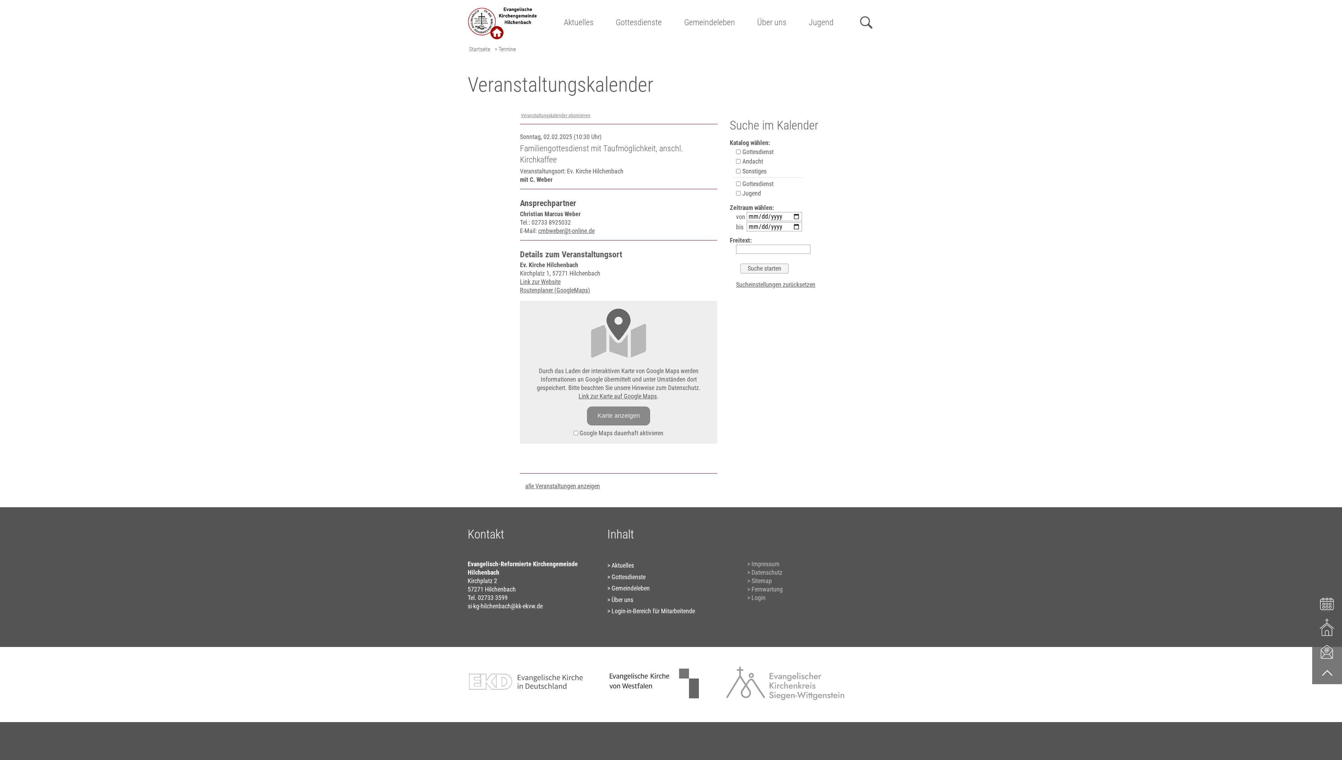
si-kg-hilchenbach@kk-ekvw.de (505, 606)
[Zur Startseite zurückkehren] (503, 9)
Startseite (479, 49)
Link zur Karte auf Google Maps (618, 396)
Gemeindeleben (709, 22)
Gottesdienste (639, 22)
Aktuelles (579, 22)
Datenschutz (767, 572)
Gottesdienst (757, 152)
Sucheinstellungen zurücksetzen (775, 284)
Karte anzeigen (618, 415)
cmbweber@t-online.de (566, 230)
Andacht (752, 161)
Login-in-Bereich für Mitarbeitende (653, 611)
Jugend (821, 22)
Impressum (766, 564)
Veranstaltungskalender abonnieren (555, 116)
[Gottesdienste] (1327, 627)
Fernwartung (767, 589)
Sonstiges (754, 171)
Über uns (772, 22)
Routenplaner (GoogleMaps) (555, 290)
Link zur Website (540, 281)
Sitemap (762, 580)
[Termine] (1327, 603)
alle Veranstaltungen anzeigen (562, 486)
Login (759, 597)
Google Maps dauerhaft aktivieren (620, 433)
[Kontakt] (1327, 651)
